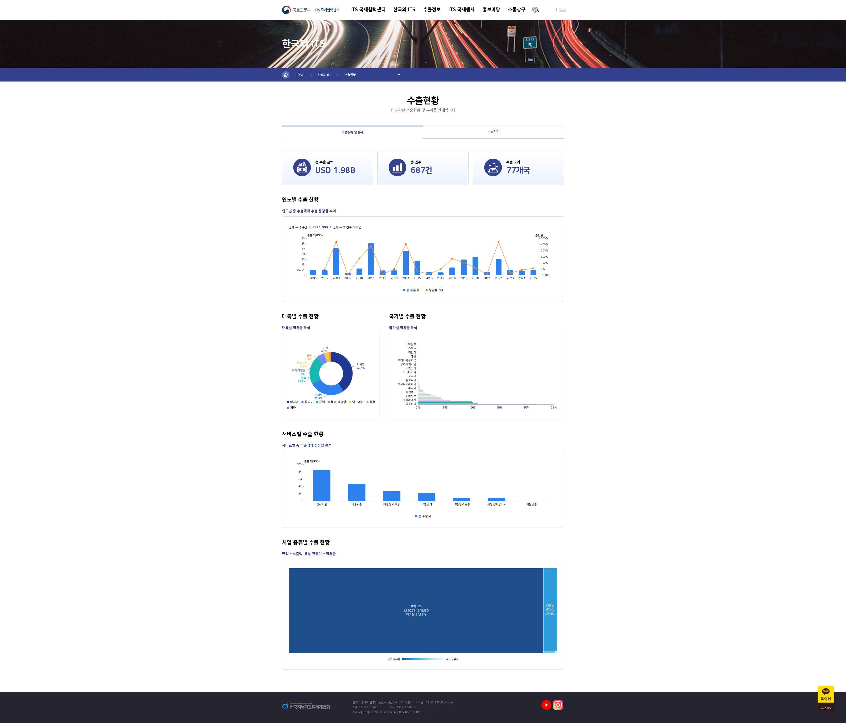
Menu (561, 10)
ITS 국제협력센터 (310, 10)
